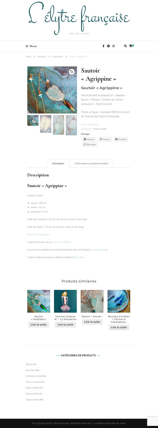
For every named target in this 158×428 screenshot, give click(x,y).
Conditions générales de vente (109, 423)
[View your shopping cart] (130, 46)
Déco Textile (32, 387)
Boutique (42, 56)
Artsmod (79, 257)
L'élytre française (60, 423)
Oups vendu (57, 56)
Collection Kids (34, 376)
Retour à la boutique (38, 234)
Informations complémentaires (91, 163)
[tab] (58, 163)
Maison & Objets (62, 242)
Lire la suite (38, 324)
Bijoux (29, 364)
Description (58, 163)
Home (28, 56)
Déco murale (33, 381)
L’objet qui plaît (99, 249)
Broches (30, 370)
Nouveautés (32, 393)
